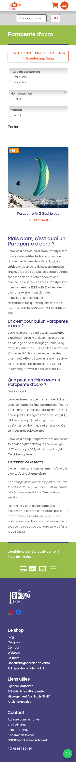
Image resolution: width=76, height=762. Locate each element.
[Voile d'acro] (10, 82)
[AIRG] (10, 114)
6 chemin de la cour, (21, 735)
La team (13, 658)
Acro (61, 53)
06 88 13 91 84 (22, 748)
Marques (14, 642)
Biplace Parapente (20, 686)
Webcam (14, 652)
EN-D (50, 53)
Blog (11, 637)
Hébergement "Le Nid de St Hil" (29, 696)
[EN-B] (10, 98)
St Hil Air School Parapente (26, 691)
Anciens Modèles (19, 701)
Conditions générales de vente (32, 551)
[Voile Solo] (10, 76)
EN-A (16, 53)
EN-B (27, 53)
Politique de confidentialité (26, 668)
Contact (13, 647)
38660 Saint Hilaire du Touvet (27, 740)
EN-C (39, 53)
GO (55, 18)
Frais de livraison (21, 556)
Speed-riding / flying (40, 58)
